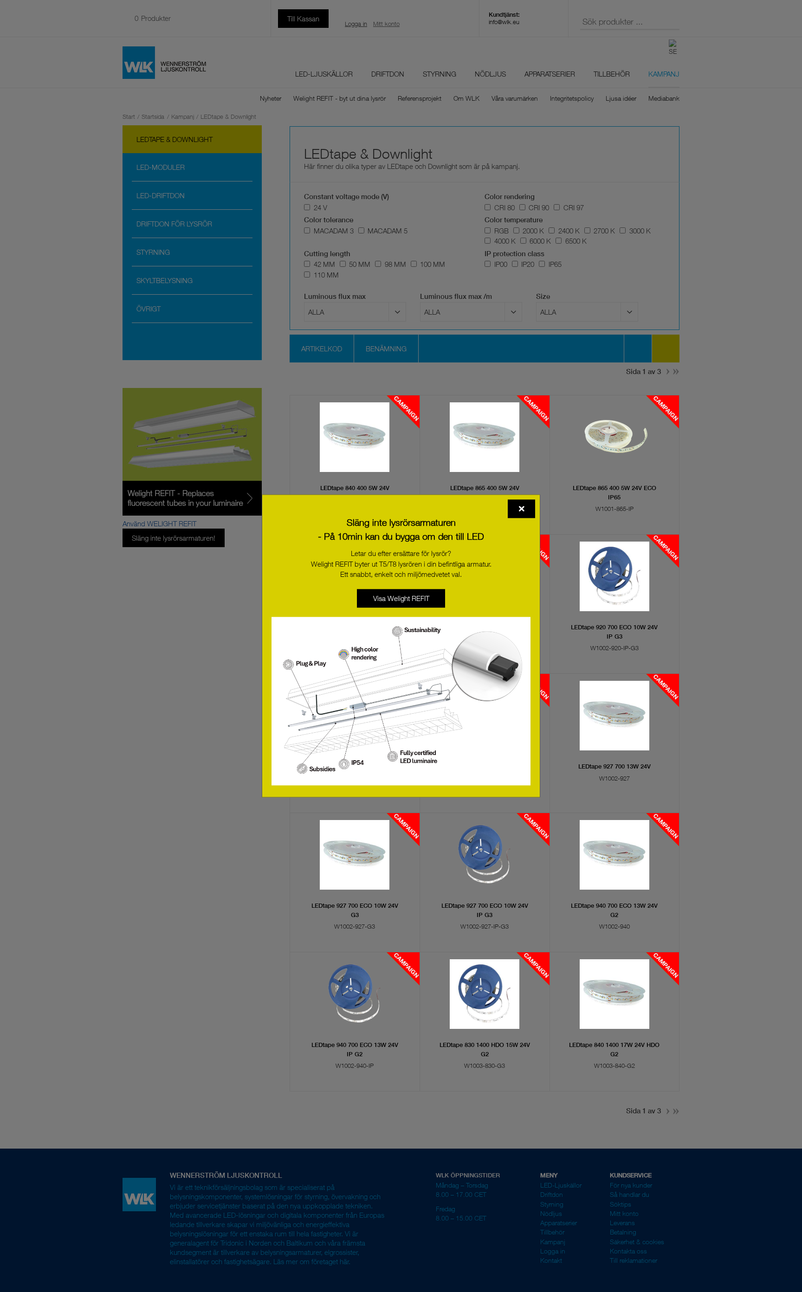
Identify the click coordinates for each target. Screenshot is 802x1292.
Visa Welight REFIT (401, 598)
